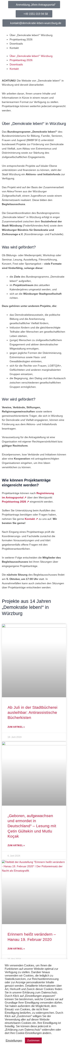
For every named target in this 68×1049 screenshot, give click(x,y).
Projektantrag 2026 (21, 39)
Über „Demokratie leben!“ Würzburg (31, 35)
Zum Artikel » (16, 727)
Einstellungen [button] (14, 1040)
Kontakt (14, 48)
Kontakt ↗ (31, 519)
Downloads (16, 43)
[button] (34, 13)
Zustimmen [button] (33, 1040)
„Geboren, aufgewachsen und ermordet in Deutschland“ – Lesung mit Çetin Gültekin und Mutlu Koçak (32, 826)
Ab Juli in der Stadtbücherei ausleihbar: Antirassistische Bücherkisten (32, 712)
